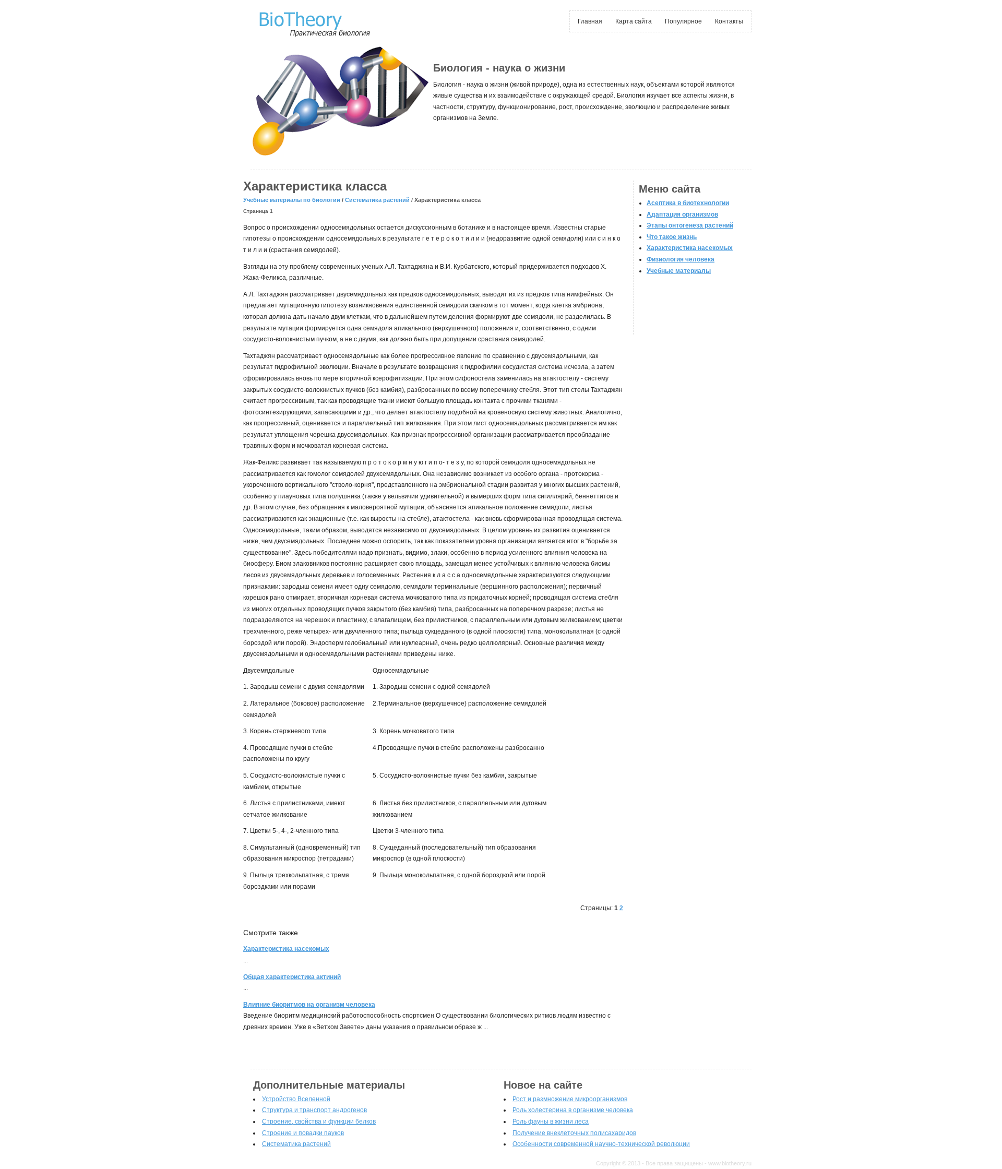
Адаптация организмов (682, 214)
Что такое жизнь (672, 237)
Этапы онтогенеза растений (690, 225)
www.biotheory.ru (730, 1163)
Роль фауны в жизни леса (550, 1121)
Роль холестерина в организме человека (572, 1110)
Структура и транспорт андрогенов (314, 1110)
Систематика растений (377, 200)
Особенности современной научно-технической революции (601, 1144)
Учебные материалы (679, 271)
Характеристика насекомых (690, 248)
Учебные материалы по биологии (291, 200)
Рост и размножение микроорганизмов (569, 1099)
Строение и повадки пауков (303, 1133)
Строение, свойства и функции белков (319, 1121)
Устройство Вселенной (296, 1099)
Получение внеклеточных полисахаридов (574, 1133)
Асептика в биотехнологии (688, 203)
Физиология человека (680, 259)
